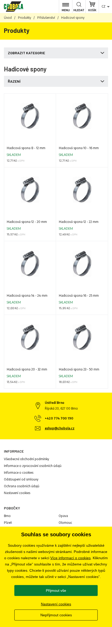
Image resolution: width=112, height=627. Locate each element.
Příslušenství (46, 18)
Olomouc (65, 523)
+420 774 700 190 (59, 418)
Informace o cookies (18, 472)
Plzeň (8, 523)
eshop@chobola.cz (59, 428)
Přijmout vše (56, 590)
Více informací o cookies (70, 558)
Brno (7, 516)
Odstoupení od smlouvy (21, 479)
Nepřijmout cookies (56, 615)
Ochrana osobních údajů (21, 486)
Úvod (8, 18)
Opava (63, 516)
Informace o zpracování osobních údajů (32, 466)
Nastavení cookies (17, 493)
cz (103, 6)
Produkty (24, 18)
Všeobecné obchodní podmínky (26, 459)
